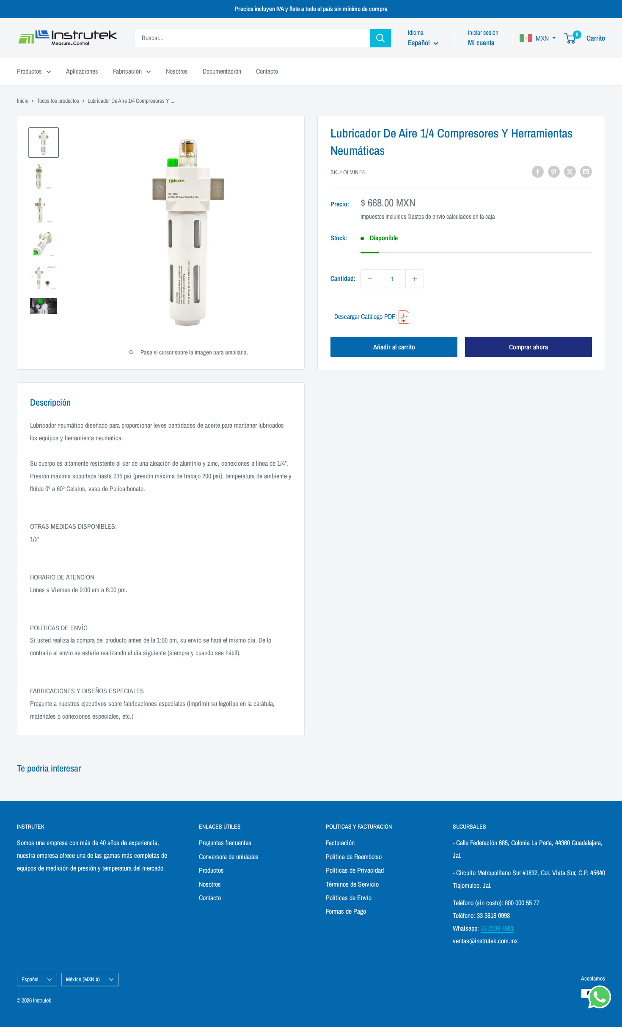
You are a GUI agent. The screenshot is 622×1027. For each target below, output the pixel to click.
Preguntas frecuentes (225, 842)
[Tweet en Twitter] (570, 171)
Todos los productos (58, 100)
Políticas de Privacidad (355, 870)
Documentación (222, 71)
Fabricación (127, 71)
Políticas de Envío (349, 897)
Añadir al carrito (394, 346)
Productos (29, 71)
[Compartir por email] (586, 171)
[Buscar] (380, 38)
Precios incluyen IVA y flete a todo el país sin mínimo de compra (311, 8)
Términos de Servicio (352, 884)
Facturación (340, 842)
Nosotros (177, 71)
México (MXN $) (83, 979)
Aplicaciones (82, 71)
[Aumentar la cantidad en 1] (415, 279)
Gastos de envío (426, 216)
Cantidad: (342, 278)
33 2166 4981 (497, 928)
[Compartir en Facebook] (538, 171)
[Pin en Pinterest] (554, 171)
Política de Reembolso (354, 856)
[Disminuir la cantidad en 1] (370, 279)
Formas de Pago (346, 911)
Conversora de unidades (229, 856)
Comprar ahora (528, 346)
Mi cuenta (481, 42)
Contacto (267, 71)
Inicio (22, 100)
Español (30, 979)
